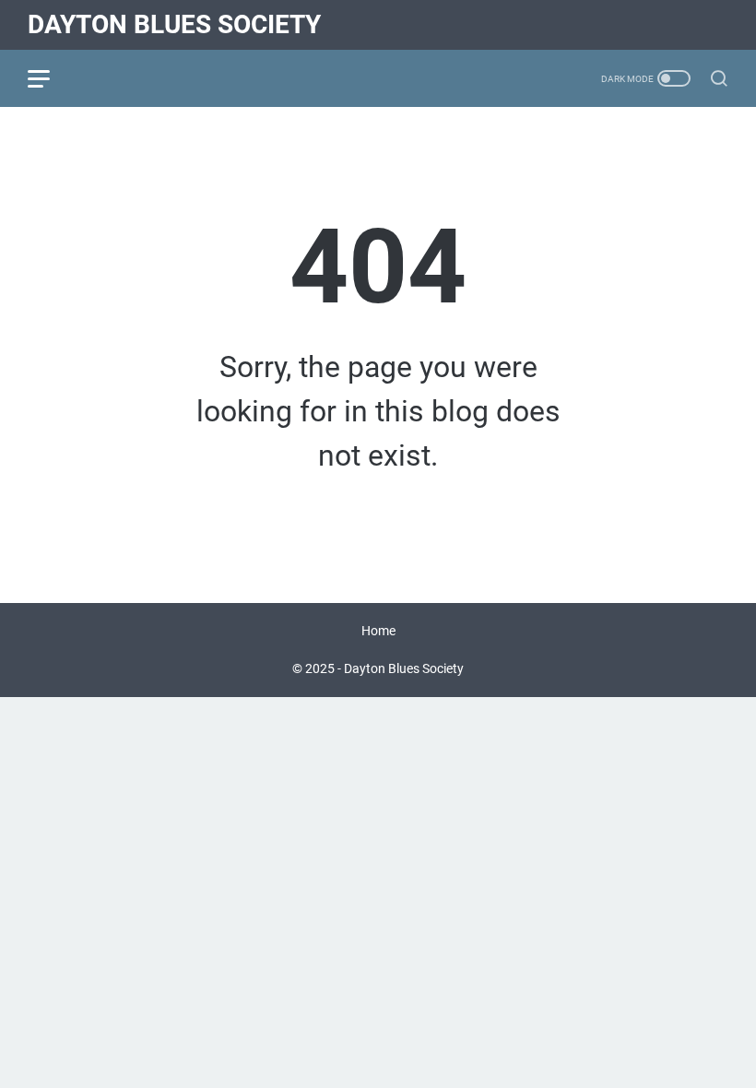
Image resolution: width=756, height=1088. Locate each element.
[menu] (50, 78)
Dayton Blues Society (174, 24)
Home (378, 630)
